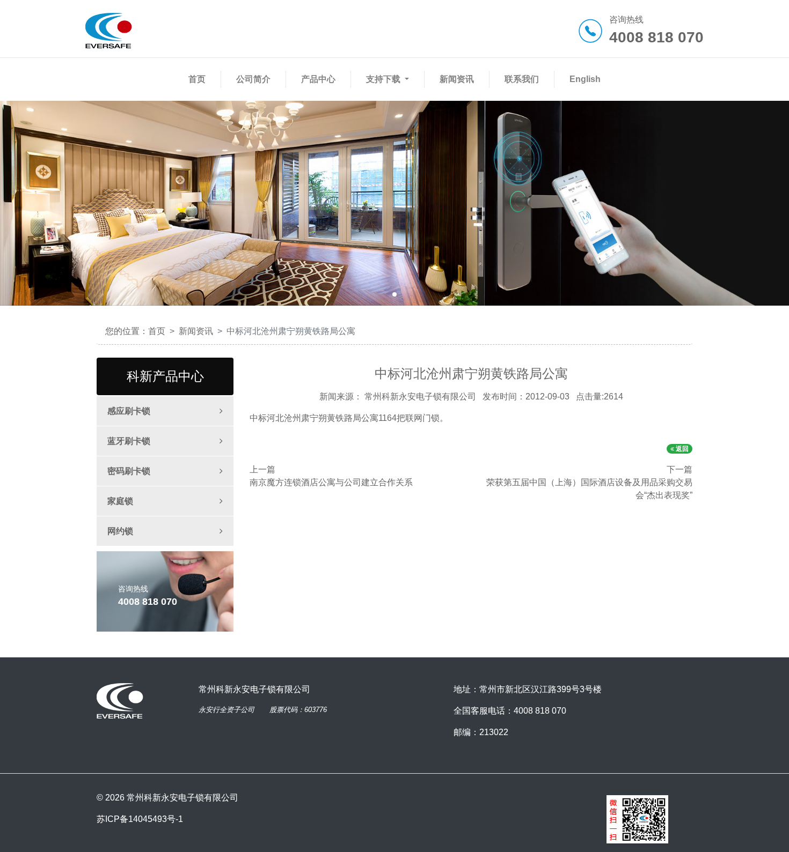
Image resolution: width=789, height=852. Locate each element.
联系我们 (524, 79)
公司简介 (255, 79)
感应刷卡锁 (128, 411)
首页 (199, 79)
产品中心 (320, 79)
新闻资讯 (459, 79)
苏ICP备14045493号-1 (140, 819)
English (585, 79)
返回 (681, 449)
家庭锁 (120, 501)
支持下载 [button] (384, 79)
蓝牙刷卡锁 (128, 441)
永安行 (209, 710)
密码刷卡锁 (128, 471)
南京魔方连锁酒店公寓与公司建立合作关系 (331, 482)
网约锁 (120, 531)
